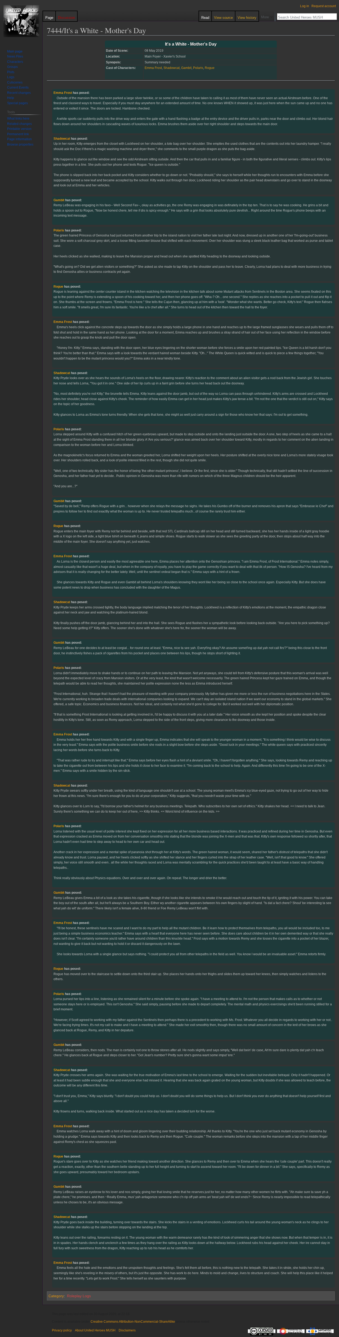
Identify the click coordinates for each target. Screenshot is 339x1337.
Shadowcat (171, 68)
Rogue (210, 68)
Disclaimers (127, 1330)
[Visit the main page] (21, 21)
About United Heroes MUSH (95, 1330)
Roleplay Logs (79, 1296)
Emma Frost (153, 68)
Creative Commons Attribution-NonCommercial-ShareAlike (133, 1321)
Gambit (186, 68)
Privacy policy (62, 1330)
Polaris (198, 68)
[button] (267, 16)
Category (56, 1296)
